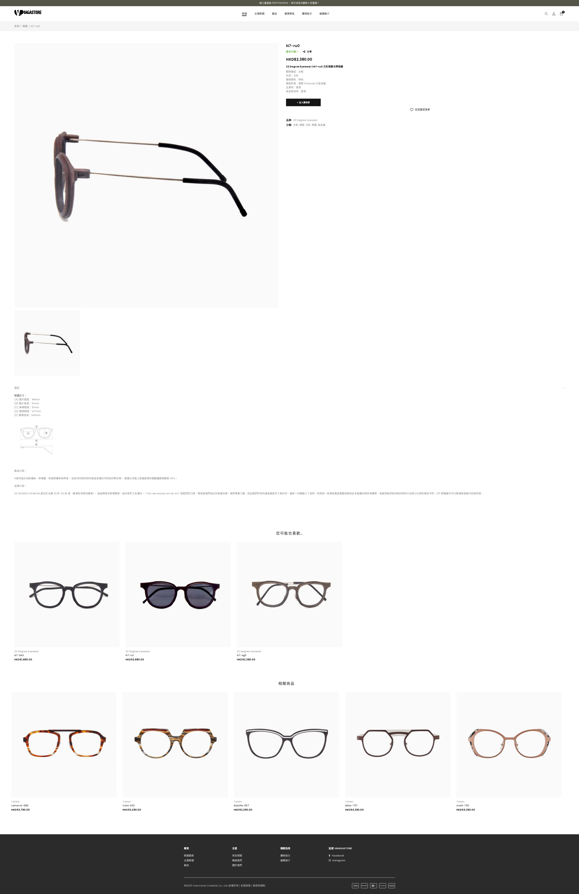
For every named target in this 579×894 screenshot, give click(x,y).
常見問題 (237, 855)
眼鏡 (25, 26)
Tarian (15, 801)
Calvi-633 (129, 805)
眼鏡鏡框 (189, 855)
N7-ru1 (130, 655)
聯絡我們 (237, 860)
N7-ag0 (241, 655)
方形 (308, 125)
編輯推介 (285, 860)
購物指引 (285, 855)
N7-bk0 (19, 655)
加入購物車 (304, 102)
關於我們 (237, 865)
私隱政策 (246, 885)
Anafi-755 (462, 805)
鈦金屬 (322, 125)
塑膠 (301, 125)
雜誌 (186, 865)
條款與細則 (259, 885)
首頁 (16, 26)
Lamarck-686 (19, 805)
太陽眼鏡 (189, 860)
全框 (295, 125)
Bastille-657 (241, 805)
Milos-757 (351, 805)
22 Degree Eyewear (305, 120)
